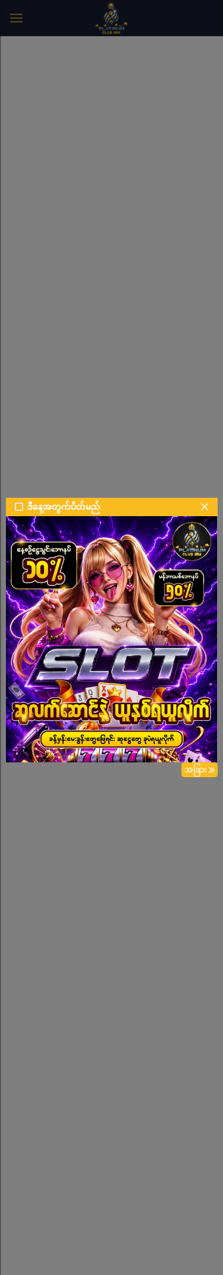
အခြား (195, 769)
